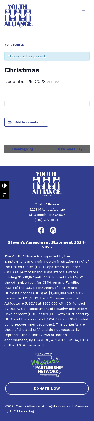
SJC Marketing (21, 411)
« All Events (14, 45)
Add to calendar (27, 122)
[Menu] (83, 9)
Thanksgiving (21, 149)
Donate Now (47, 388)
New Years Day (71, 149)
